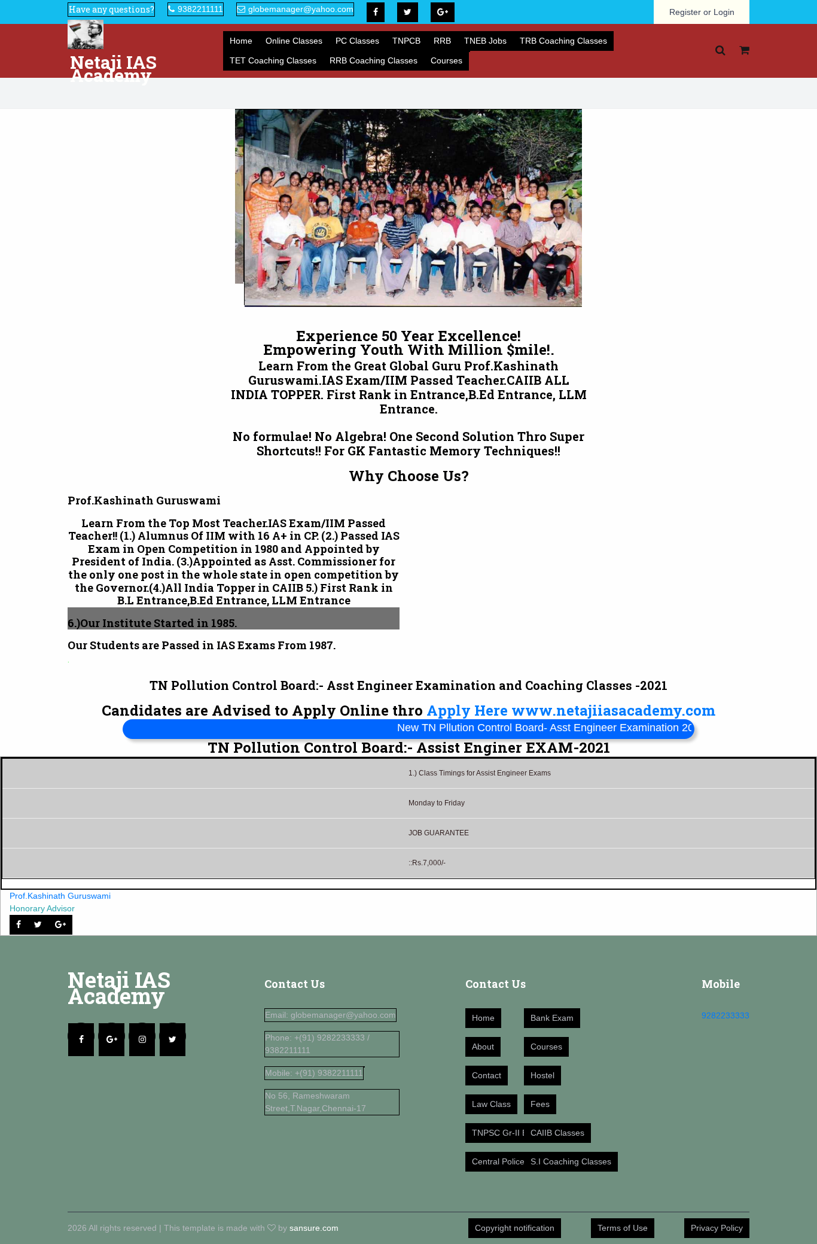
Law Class (491, 1104)
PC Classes (357, 40)
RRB (442, 40)
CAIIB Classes (557, 1132)
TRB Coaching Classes (563, 40)
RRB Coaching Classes (373, 60)
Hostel (542, 1075)
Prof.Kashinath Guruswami (60, 896)
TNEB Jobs (485, 40)
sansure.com (314, 1228)
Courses (446, 60)
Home (241, 40)
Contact (486, 1075)
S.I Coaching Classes (571, 1161)
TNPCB (406, 40)
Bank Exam (552, 1018)
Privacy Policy (717, 1228)
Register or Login (701, 12)
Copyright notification (514, 1228)
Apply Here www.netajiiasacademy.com (570, 710)
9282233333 (725, 1015)
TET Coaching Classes (273, 60)
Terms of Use (622, 1228)
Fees (540, 1104)
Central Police (498, 1161)
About (483, 1046)
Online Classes (294, 40)
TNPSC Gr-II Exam (508, 1132)
